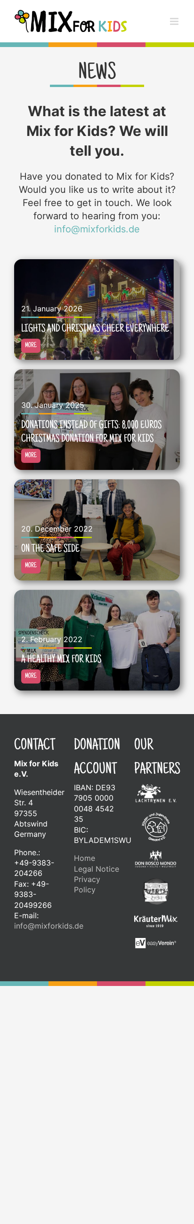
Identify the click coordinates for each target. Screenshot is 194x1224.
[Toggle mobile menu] (175, 21)
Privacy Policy (87, 884)
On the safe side (50, 549)
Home (84, 858)
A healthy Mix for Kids (61, 660)
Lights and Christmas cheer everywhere (95, 329)
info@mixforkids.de (97, 229)
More (31, 346)
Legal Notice (96, 869)
